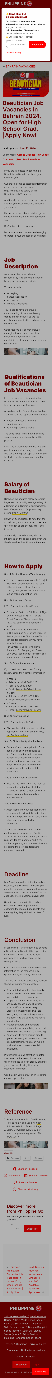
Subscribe (37, 44)
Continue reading (13, 52)
